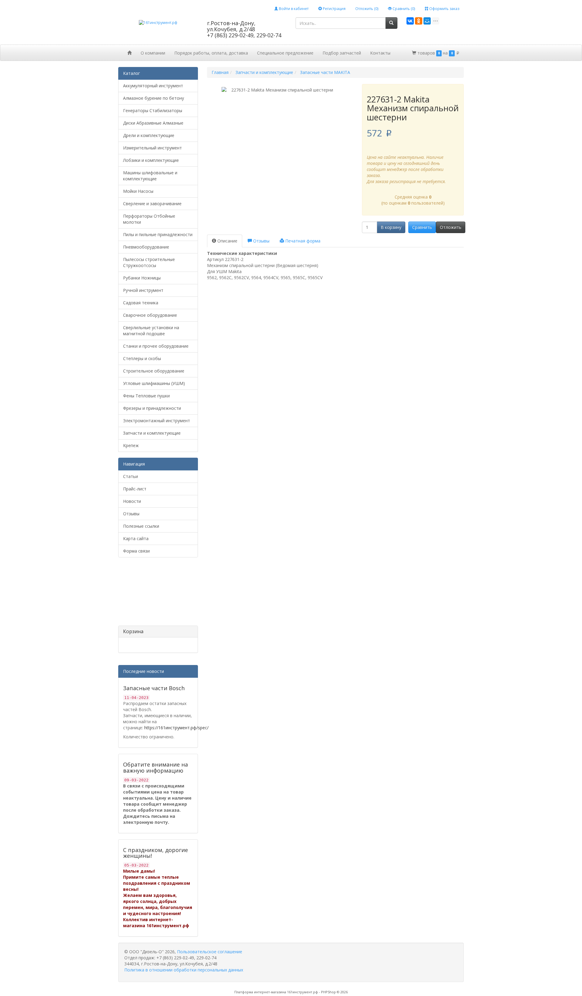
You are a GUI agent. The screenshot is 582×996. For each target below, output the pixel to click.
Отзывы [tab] (260, 241)
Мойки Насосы (138, 191)
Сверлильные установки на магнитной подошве (151, 330)
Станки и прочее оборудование (156, 346)
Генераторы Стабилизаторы (152, 110)
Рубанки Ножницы (142, 278)
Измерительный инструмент (152, 148)
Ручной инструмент (143, 290)
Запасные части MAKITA (325, 72)
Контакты (380, 53)
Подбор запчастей (342, 53)
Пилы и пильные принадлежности (157, 234)
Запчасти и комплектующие (152, 433)
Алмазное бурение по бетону (153, 98)
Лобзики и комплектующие (151, 160)
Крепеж (131, 445)
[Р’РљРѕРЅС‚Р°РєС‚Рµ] (410, 21)
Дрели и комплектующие (148, 135)
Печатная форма (302, 241)
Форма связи (136, 551)
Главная (220, 72)
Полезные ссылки (141, 526)
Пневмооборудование (146, 247)
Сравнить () (403, 8)
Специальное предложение (285, 53)
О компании (153, 53)
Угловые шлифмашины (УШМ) (154, 383)
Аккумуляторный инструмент (153, 86)
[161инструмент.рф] (158, 22)
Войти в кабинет (293, 8)
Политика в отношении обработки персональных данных (183, 970)
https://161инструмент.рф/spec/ (176, 727)
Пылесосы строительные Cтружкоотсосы (149, 262)
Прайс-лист (134, 489)
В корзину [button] (391, 227)
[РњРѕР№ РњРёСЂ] (427, 21)
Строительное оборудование (153, 371)
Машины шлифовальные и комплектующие (150, 176)
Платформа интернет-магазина (260, 992)
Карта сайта (136, 538)
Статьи (130, 476)
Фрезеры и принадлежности (152, 408)
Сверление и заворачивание (152, 203)
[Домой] (129, 52)
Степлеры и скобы (142, 358)
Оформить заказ (443, 8)
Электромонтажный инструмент (156, 420)
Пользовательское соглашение (209, 951)
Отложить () (366, 8)
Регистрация (334, 8)
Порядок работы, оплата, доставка (211, 53)
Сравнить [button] (422, 227)
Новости (132, 501)
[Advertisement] (148, 593)
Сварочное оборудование (150, 315)
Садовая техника (140, 303)
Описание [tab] (226, 241)
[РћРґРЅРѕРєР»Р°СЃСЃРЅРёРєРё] (418, 21)
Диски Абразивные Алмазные (153, 123)
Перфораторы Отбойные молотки (149, 219)
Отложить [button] (450, 227)
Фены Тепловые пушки (146, 396)
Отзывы (131, 513)
